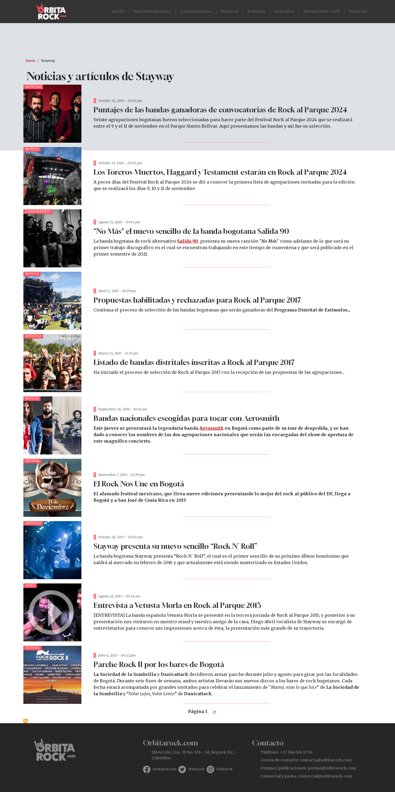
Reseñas (256, 11)
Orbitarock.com (164, 769)
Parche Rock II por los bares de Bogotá (159, 664)
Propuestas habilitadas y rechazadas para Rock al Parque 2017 (197, 299)
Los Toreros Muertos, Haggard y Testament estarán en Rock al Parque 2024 (220, 171)
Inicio (118, 11)
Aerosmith (211, 428)
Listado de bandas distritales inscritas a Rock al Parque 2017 (194, 362)
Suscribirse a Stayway (25, 721)
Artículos (284, 11)
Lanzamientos (196, 11)
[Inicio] (53, 11)
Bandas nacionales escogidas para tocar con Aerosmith (186, 418)
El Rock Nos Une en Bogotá (139, 483)
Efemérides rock (322, 11)
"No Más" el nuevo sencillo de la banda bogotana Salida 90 (191, 231)
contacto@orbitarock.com (326, 760)
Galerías (358, 11)
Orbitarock (196, 769)
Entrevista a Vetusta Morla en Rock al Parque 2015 (177, 605)
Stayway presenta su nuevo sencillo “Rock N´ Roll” (175, 546)
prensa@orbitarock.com (332, 768)
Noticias (230, 11)
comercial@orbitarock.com (325, 776)
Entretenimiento (153, 11)
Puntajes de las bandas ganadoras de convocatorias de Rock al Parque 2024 (220, 109)
